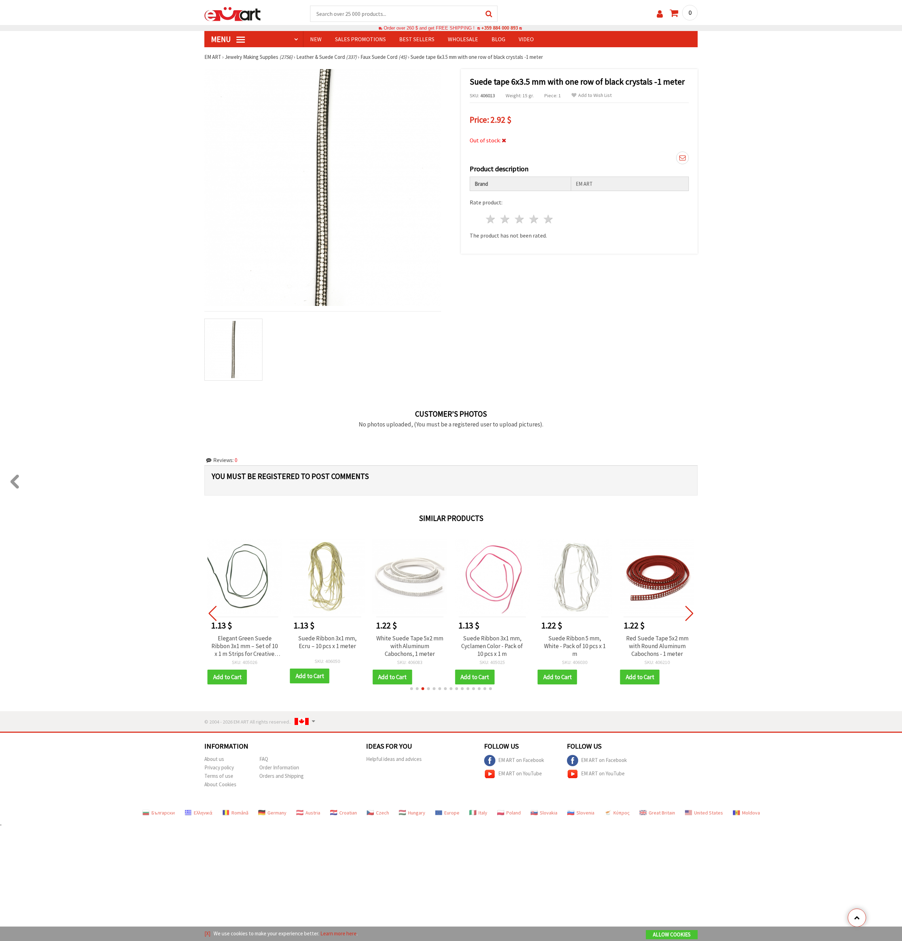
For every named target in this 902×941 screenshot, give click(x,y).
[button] (411, 688)
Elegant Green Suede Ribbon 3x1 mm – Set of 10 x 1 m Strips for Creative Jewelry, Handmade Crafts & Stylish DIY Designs (244, 646)
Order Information (279, 767)
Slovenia (585, 813)
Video (526, 39)
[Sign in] (660, 13)
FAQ (263, 759)
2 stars (505, 219)
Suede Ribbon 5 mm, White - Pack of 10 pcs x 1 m (575, 646)
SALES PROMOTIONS (360, 39)
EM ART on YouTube (520, 773)
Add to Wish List (595, 95)
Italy (482, 813)
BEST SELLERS (416, 39)
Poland (513, 813)
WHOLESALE (463, 39)
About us (214, 759)
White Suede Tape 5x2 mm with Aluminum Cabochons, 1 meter (409, 646)
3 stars (520, 219)
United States (708, 813)
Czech (382, 813)
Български (163, 813)
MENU (221, 39)
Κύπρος (621, 813)
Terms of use (218, 776)
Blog (498, 39)
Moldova (751, 813)
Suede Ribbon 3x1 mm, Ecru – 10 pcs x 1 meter (327, 642)
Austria (312, 813)
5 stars (548, 219)
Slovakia (548, 813)
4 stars (534, 219)
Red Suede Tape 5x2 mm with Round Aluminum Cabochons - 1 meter (657, 646)
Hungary (416, 813)
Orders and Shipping (281, 776)
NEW (316, 39)
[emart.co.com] (232, 13)
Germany (276, 813)
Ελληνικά (203, 813)
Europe (451, 813)
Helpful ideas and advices (394, 759)
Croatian (348, 813)
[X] (207, 933)
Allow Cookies (672, 934)
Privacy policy (219, 767)
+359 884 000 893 (499, 28)
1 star (491, 219)
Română (239, 813)
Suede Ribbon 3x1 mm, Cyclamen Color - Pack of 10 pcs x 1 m (492, 646)
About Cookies (220, 784)
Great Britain (662, 813)
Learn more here (338, 933)
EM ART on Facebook (521, 759)
